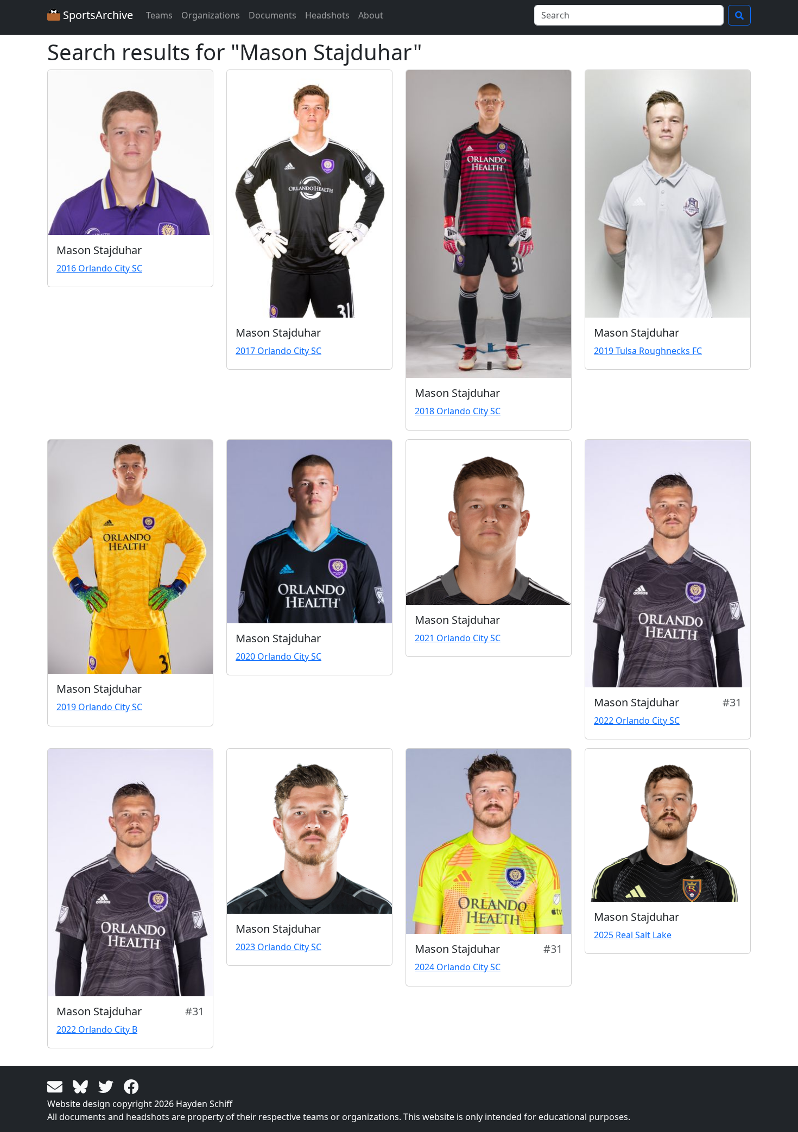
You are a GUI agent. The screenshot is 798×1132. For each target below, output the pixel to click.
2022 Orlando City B (96, 1029)
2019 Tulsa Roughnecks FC (648, 351)
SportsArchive (96, 15)
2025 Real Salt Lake (633, 935)
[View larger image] (130, 152)
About (370, 15)
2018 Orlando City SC (458, 411)
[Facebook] (131, 1086)
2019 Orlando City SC (99, 707)
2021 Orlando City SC (458, 638)
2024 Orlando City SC (458, 967)
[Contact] (56, 1086)
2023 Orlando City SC (278, 947)
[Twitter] (107, 1086)
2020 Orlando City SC (278, 656)
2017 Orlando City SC (278, 351)
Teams (159, 15)
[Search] (739, 15)
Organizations (210, 15)
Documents (272, 15)
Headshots (327, 15)
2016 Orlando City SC (99, 268)
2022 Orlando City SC (637, 720)
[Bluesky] (82, 1086)
